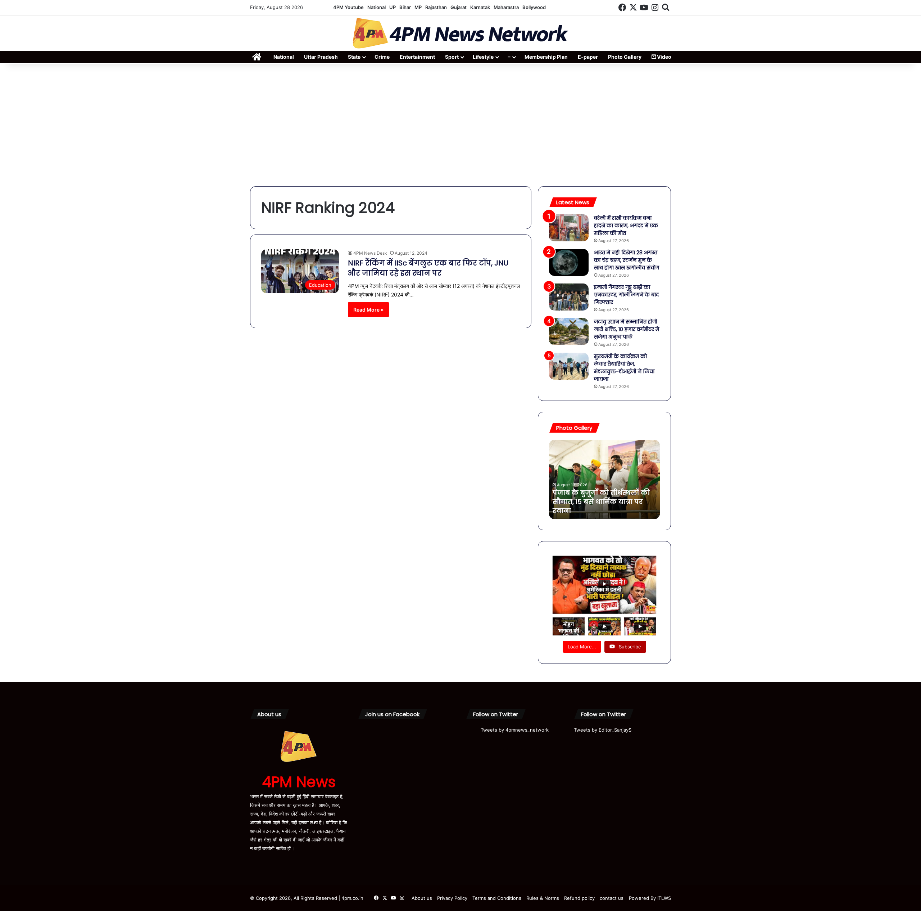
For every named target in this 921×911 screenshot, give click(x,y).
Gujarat (458, 7)
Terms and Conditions (496, 898)
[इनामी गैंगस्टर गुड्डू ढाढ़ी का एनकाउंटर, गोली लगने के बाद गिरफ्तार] (569, 297)
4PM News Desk (370, 253)
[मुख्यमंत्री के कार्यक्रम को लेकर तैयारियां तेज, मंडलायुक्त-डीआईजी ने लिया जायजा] (569, 366)
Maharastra (506, 7)
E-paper (588, 57)
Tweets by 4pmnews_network (515, 730)
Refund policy (579, 898)
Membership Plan (546, 57)
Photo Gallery (624, 57)
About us (422, 898)
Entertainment (417, 57)
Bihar (405, 7)
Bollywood (534, 7)
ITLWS (664, 898)
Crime (382, 57)
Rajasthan (436, 7)
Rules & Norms (542, 898)
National (376, 7)
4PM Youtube (348, 7)
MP (418, 7)
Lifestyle (483, 57)
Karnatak (480, 7)
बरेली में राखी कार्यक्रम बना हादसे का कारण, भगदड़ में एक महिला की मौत (626, 225)
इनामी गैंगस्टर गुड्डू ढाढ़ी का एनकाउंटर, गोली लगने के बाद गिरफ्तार (626, 294)
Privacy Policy (452, 898)
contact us (611, 898)
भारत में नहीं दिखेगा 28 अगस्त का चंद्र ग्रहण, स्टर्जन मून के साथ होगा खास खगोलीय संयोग (626, 260)
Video (663, 57)
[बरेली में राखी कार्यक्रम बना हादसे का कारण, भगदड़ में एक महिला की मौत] (569, 227)
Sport (452, 57)
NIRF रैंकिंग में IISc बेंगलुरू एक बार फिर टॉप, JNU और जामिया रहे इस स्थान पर (428, 268)
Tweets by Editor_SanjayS (602, 730)
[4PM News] (460, 33)
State (354, 57)
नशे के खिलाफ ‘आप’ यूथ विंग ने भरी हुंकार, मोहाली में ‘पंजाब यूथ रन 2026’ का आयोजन (600, 501)
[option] (604, 479)
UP (392, 7)
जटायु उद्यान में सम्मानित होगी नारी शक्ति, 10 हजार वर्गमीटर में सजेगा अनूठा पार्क (626, 329)
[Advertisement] (460, 125)
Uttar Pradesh (321, 57)
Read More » (368, 310)
